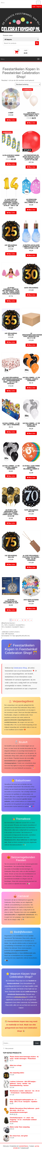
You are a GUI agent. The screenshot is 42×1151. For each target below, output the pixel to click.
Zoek (36, 1043)
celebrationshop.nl (20, 997)
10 (25, 620)
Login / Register (36, 6)
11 (28, 620)
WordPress (23, 1146)
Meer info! (11, 120)
